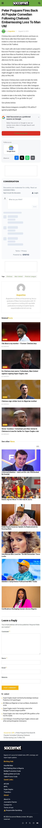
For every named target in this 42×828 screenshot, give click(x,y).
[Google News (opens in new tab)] (11, 149)
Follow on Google (21, 133)
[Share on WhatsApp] (27, 158)
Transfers (7, 792)
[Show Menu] (3, 3)
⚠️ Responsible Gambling (13, 810)
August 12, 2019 (23, 31)
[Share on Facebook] (16, 158)
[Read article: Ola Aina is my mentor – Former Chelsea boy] (21, 331)
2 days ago (6, 346)
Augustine (11, 31)
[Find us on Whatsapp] (23, 823)
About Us (7, 799)
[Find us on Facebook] (26, 823)
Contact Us (8, 805)
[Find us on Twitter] (30, 823)
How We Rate (8, 765)
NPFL (6, 786)
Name (4, 658)
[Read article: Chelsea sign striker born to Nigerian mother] (21, 389)
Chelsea (9, 276)
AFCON (6, 784)
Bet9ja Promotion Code (12, 771)
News (5, 339)
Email (4, 668)
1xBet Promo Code (10, 776)
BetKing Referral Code (12, 774)
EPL (13, 733)
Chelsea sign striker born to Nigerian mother (19, 401)
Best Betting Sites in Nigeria (14, 768)
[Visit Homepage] (21, 3)
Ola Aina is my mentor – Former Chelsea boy (19, 343)
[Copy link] (33, 158)
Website (4, 677)
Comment (6, 632)
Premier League (30, 276)
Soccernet (7, 733)
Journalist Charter (10, 802)
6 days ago (6, 434)
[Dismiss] (38, 117)
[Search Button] (39, 3)
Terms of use (8, 807)
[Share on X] (22, 158)
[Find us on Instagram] (33, 823)
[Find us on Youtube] (37, 823)
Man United (19, 276)
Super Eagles (8, 789)
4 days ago (6, 404)
